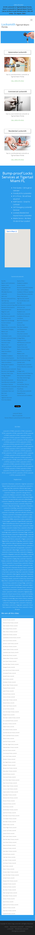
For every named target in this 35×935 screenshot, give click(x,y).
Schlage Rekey (21, 338)
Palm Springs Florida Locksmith (10, 628)
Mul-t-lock (4, 393)
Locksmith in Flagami (20, 539)
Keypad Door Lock (22, 345)
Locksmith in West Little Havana (23, 596)
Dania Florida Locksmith (8, 901)
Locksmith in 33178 (8, 470)
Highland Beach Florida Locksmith (10, 658)
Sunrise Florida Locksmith (8, 708)
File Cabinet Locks (6, 318)
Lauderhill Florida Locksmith (9, 913)
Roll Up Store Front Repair (24, 375)
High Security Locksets (23, 298)
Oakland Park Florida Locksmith (10, 634)
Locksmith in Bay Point (15, 572)
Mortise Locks (5, 349)
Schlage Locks (20, 371)
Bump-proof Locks (6, 309)
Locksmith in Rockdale (12, 561)
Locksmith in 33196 (25, 448)
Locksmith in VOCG (12, 592)
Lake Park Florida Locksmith (9, 741)
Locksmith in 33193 (22, 446)
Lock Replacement (22, 329)
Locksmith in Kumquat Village (19, 532)
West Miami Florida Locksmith (9, 910)
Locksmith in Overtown (26, 550)
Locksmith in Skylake (9, 492)
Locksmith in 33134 (22, 433)
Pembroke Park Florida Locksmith (10, 797)
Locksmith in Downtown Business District (16, 567)
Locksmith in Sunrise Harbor (16, 581)
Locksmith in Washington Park (11, 603)
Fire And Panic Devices (23, 384)
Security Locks (5, 367)
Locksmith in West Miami (21, 554)
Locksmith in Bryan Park (25, 503)
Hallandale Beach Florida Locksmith (10, 747)
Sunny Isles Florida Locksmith (9, 756)
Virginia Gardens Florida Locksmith (10, 792)
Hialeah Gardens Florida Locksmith (10, 649)
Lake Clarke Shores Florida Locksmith (11, 670)
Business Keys (21, 325)
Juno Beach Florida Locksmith (9, 860)
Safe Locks (4, 296)
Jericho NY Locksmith (24, 418)
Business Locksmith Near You (25, 373)
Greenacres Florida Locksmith (9, 848)
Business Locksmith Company (25, 287)
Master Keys (4, 325)
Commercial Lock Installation (24, 395)
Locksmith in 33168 (8, 431)
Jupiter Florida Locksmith (8, 691)
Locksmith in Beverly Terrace (10, 490)
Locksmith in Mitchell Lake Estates (22, 488)
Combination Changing (7, 329)
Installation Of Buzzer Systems (25, 292)
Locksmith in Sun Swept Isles (18, 486)
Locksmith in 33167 (22, 453)
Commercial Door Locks (23, 336)
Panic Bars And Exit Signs (23, 378)
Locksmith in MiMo (8, 519)
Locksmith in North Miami (14, 517)
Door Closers (4, 378)
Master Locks (4, 345)
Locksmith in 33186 (11, 459)
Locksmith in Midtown (9, 495)
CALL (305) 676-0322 (17, 81)
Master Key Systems (22, 296)
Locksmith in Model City (8, 501)
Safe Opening (5, 301)
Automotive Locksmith (17, 927)
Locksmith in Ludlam (26, 517)
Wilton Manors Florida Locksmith (10, 631)
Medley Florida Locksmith (8, 824)
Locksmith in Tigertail (20, 484)
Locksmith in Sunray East (24, 510)
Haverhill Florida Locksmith (9, 774)
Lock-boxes (20, 382)
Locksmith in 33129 (14, 455)
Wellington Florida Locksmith (9, 765)
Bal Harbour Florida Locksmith (9, 723)
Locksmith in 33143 (19, 457)
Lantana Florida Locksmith (8, 833)
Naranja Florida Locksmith (8, 703)
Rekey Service (5, 290)
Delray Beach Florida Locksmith (10, 771)
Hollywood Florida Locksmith (9, 803)
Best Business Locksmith (23, 309)
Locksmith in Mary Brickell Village (10, 506)
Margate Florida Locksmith (8, 714)
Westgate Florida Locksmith (9, 667)
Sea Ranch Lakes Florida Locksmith (10, 643)
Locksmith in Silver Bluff (10, 510)
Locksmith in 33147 (11, 446)
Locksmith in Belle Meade (25, 499)
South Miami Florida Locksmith (9, 842)
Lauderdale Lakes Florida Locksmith (10, 652)
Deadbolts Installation (7, 356)
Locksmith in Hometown (26, 506)
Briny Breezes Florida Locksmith (10, 729)
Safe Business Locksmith (8, 316)
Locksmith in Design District (23, 492)
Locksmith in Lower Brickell (10, 499)
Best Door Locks (5, 314)
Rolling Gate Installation (7, 364)
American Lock (21, 307)
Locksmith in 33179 (22, 466)
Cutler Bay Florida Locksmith (9, 857)
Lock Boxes (20, 318)
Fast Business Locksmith (23, 314)
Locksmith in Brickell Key (25, 600)
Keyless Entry (20, 281)
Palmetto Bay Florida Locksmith (10, 655)
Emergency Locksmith (18, 931)
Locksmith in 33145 (25, 442)
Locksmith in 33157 (22, 459)
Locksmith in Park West (21, 501)
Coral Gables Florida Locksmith (9, 818)
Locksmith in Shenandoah (15, 515)
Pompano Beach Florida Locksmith (10, 872)
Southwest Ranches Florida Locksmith (11, 732)
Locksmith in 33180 (8, 457)
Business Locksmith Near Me (9, 305)
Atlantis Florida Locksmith (8, 738)
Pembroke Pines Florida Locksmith (10, 622)
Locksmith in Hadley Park (12, 559)
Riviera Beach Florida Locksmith (10, 895)
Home (6, 927)
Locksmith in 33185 (25, 455)
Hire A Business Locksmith (24, 391)
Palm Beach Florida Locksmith (9, 821)
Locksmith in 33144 (19, 464)
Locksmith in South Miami (15, 585)
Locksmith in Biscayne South (18, 587)
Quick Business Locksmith (8, 382)
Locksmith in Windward (9, 596)
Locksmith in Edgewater (16, 605)
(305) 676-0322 (18, 5)
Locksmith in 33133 (22, 473)
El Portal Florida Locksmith (9, 854)
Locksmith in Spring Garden (17, 548)
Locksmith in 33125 (25, 462)
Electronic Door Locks (7, 373)
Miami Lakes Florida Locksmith (9, 836)
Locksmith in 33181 (14, 462)
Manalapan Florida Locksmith (9, 682)
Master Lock (4, 331)
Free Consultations (6, 400)
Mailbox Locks (20, 353)
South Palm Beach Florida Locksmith (11, 875)
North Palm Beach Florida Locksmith (11, 711)
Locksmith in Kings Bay (16, 541)
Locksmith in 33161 (14, 435)
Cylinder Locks (21, 362)
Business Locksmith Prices (8, 298)
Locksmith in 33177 (19, 444)
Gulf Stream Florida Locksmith (9, 863)
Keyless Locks (5, 285)
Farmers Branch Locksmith (12, 418)
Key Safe (19, 303)
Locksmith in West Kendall (25, 490)
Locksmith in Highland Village (20, 534)
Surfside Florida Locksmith (8, 878)
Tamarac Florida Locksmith (9, 898)
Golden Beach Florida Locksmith (10, 700)
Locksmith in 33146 (25, 468)
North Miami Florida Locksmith (9, 661)
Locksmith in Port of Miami (9, 497)
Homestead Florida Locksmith (9, 673)
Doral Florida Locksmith (8, 806)
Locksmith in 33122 (25, 435)
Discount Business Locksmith (25, 294)
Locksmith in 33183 (8, 451)
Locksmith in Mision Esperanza (14, 543)
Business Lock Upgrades (7, 371)
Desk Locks (4, 395)
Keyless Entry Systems (7, 389)
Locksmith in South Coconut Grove (11, 594)
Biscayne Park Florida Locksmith (10, 768)
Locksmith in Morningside (13, 574)
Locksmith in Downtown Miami (14, 526)
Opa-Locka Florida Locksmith (9, 845)
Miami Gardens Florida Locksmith (10, 625)
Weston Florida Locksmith (8, 869)
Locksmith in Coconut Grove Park (11, 552)
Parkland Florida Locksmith (9, 619)
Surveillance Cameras (7, 384)
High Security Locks (6, 397)
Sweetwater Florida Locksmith (9, 884)
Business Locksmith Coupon (8, 338)
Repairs (19, 369)
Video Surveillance (6, 362)
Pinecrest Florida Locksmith (9, 694)
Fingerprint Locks (21, 340)
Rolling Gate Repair (6, 347)
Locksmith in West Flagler (12, 550)
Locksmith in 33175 (11, 473)
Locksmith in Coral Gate (8, 512)
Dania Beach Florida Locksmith (9, 795)
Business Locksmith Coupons (9, 360)
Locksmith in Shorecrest (17, 530)
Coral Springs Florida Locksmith (10, 753)
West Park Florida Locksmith (9, 750)
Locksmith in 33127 (11, 440)
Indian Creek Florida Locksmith (9, 705)
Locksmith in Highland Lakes (24, 592)
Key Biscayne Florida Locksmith (10, 646)
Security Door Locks (22, 356)
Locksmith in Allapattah (8, 554)
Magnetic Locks (5, 312)
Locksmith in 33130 (8, 437)
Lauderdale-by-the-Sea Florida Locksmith (12, 637)
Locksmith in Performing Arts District (17, 570)
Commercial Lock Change (23, 360)
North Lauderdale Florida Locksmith (11, 735)
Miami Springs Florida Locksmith (10, 892)
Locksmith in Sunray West (15, 565)
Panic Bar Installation (22, 327)
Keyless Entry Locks (22, 347)
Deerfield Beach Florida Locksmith (10, 809)
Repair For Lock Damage (7, 320)
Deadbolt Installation (22, 283)
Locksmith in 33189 (8, 464)
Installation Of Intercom (23, 316)
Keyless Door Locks (22, 386)
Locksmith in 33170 (19, 451)
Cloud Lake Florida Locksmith (9, 777)
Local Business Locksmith (8, 303)
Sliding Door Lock (6, 287)
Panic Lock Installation (23, 290)
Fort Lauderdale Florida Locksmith (10, 720)
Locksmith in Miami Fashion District (16, 545)
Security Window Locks (23, 301)
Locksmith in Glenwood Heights (24, 497)
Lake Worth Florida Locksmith (9, 812)
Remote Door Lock (22, 380)
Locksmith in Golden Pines (13, 528)
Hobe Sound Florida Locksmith (9, 640)
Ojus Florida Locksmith (8, 866)
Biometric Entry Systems (8, 307)
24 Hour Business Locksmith (24, 367)
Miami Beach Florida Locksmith (10, 851)
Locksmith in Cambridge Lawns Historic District (14, 598)
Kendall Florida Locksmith (8, 676)
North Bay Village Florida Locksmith (10, 744)
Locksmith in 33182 (19, 431)
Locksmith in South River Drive (14, 607)
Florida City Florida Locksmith (9, 887)
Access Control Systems (7, 358)
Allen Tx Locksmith (17, 415)
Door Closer (4, 334)
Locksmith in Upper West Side (23, 495)
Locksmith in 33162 (19, 470)
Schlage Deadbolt (6, 375)
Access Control (21, 285)
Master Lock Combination (8, 283)
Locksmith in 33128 (11, 466)
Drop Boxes (20, 389)
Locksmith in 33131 (14, 448)
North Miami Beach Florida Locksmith (11, 780)
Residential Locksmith (21, 929)
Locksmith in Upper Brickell (18, 521)
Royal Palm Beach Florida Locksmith (11, 664)
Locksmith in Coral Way (10, 508)
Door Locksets (21, 331)
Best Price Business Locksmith (25, 358)
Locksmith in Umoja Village (18, 583)
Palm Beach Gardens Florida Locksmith (11, 717)
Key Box (3, 281)
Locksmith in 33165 (11, 433)
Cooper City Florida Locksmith (9, 830)
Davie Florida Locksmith (8, 679)
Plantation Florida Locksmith (9, 759)
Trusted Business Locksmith (8, 386)
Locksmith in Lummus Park (24, 508)
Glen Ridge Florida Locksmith (9, 762)
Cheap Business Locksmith (24, 364)
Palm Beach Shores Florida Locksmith (11, 815)
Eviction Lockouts (6, 323)
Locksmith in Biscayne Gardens (19, 537)
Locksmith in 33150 (19, 437)
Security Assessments (7, 380)
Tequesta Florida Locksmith (9, 688)
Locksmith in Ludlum (19, 519)
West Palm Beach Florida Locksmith (10, 839)
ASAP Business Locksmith (24, 342)
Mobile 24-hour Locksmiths (8, 327)
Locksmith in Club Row (27, 594)
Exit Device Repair (6, 340)
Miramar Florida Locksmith (9, 800)
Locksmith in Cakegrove (26, 552)
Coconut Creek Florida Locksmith (10, 789)
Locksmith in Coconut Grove (14, 563)
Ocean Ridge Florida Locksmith (9, 827)
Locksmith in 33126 (8, 444)
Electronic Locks (5, 342)
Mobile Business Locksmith (8, 369)
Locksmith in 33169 (14, 468)
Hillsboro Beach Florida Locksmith (10, 786)
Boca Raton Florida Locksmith (9, 889)
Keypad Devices (21, 393)
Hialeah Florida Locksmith (8, 726)
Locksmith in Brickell (20, 512)
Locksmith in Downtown (8, 484)
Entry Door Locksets (22, 334)
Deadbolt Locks (21, 312)
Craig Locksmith (16, 924)
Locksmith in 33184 (11, 453)
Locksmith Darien (17, 413)
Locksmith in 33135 (14, 442)
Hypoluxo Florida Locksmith (9, 907)
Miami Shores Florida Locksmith (10, 783)
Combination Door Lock (7, 391)
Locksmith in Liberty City (19, 578)
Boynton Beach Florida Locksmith (10, 685)
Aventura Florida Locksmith (9, 697)
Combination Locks (6, 336)
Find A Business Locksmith (24, 305)
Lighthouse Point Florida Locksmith (10, 904)
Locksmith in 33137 (20, 475)
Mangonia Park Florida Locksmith (10, 881)
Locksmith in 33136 (22, 440)
